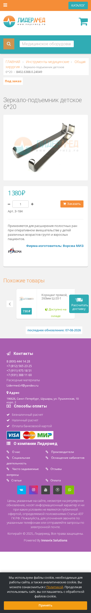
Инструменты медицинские (47, 62)
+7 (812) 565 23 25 (19, 366)
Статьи (16, 480)
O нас (15, 452)
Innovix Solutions (54, 540)
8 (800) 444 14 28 (18, 361)
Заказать (73, 204)
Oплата (55, 480)
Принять (45, 605)
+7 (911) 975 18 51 (19, 370)
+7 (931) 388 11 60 (19, 375)
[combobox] (47, 44)
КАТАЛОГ (78, 5)
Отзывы (56, 469)
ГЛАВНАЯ (13, 62)
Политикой (54, 587)
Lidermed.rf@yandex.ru (22, 385)
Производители (62, 452)
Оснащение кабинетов (67, 458)
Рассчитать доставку (79, 307)
